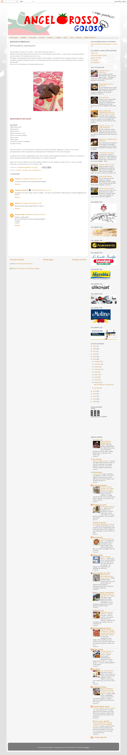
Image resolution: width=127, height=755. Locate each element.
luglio (96, 372)
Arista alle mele (104, 97)
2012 (95, 394)
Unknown (18, 179)
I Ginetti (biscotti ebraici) (106, 153)
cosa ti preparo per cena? (101, 573)
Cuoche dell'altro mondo (101, 706)
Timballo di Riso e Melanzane (104, 71)
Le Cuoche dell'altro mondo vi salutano (104, 708)
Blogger (86, 747)
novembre (98, 364)
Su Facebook (95, 62)
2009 (95, 401)
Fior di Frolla (97, 459)
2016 (95, 354)
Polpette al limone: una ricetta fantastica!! (106, 126)
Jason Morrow (71, 747)
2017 (95, 351)
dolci (29, 170)
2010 (95, 399)
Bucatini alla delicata (105, 176)
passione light (20, 214)
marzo (97, 379)
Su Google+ (94, 60)
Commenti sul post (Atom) (24, 263)
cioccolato (24, 170)
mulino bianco (36, 170)
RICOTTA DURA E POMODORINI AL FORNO (106, 443)
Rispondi (17, 184)
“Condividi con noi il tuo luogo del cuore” (107, 595)
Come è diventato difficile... (106, 557)
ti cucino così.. (98, 440)
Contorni (50, 37)
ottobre (97, 367)
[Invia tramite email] (43, 167)
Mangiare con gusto (99, 505)
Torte (71, 37)
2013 (95, 391)
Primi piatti (32, 37)
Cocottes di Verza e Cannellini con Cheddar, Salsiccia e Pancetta (107, 488)
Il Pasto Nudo (97, 472)
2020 (95, 349)
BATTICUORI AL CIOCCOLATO (104, 384)
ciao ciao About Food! (107, 670)
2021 (95, 346)
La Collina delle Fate (100, 737)
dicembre (98, 361)
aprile (96, 377)
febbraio (97, 382)
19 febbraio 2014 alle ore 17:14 (41, 190)
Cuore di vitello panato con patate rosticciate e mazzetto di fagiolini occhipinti (102, 724)
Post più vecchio (79, 260)
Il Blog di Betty (98, 555)
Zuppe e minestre (89, 37)
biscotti (18, 170)
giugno (97, 374)
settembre (98, 369)
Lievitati (58, 37)
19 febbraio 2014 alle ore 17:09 (32, 179)
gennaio (97, 388)
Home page (13, 37)
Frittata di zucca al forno (106, 188)
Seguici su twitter (96, 58)
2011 (94, 396)
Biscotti (78, 37)
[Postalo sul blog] (45, 167)
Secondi (41, 37)
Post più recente (17, 260)
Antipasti (23, 37)
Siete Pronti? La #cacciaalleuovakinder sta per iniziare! (107, 576)
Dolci (65, 37)
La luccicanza (97, 474)
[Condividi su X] (47, 167)
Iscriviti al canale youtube (99, 55)
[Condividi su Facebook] (48, 167)
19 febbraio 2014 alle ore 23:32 (35, 214)
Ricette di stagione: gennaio (101, 461)
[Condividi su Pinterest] (50, 167)
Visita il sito (94, 53)
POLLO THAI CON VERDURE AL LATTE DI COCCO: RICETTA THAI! (107, 112)
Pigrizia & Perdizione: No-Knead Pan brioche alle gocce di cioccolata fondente (107, 691)
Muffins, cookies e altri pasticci (103, 592)
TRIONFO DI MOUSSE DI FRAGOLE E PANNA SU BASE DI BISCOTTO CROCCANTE (108, 632)
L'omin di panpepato (100, 485)
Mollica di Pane (98, 649)
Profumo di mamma (99, 522)
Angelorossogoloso (21, 190)
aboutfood (96, 669)
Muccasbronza (98, 537)
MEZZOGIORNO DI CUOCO (102, 628)
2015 (95, 356)
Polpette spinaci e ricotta (106, 164)
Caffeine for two (98, 610)
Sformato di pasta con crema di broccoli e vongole (107, 652)
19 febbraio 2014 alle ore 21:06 (32, 203)
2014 (95, 359)
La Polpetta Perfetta (99, 687)
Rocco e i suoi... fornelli (101, 721)
